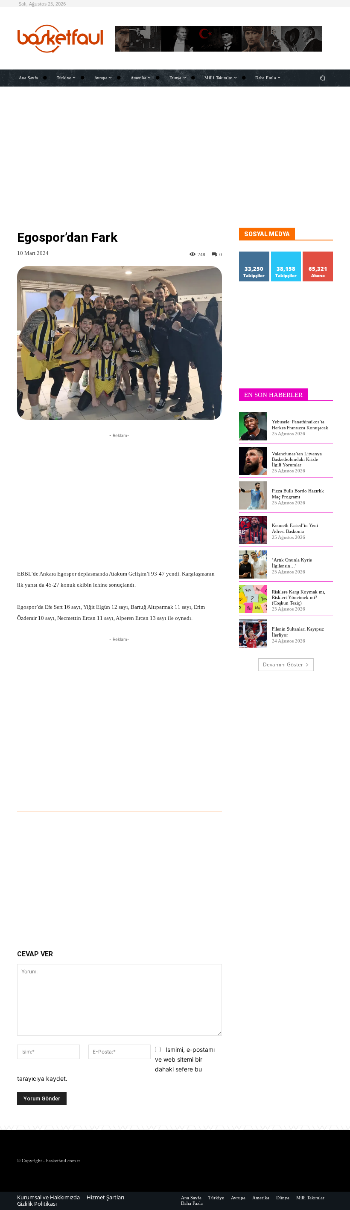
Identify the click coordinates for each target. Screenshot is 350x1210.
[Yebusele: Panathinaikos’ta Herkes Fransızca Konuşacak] (253, 426)
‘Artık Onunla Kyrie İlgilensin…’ (292, 562)
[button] (323, 77)
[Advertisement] (175, 168)
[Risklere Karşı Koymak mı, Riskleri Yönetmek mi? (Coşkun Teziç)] (253, 599)
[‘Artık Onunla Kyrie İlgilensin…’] (253, 564)
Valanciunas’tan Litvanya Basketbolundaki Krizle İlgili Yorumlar (297, 459)
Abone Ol (318, 255)
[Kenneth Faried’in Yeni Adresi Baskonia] (253, 530)
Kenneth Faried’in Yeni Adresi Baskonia (295, 528)
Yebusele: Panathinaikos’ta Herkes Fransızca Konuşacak (300, 424)
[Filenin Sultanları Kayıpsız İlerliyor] (253, 633)
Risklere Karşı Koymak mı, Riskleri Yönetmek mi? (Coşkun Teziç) (298, 597)
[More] (168, 787)
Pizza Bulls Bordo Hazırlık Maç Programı (298, 493)
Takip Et (254, 255)
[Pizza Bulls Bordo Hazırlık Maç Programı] (253, 495)
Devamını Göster (283, 664)
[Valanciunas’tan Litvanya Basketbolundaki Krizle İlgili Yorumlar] (253, 461)
